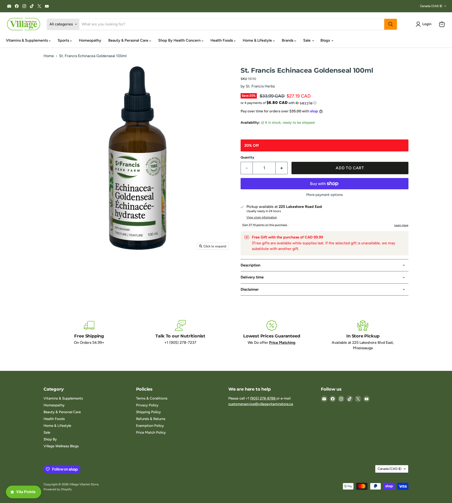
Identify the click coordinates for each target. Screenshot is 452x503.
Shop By (50, 439)
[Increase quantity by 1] (282, 168)
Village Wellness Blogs (61, 446)
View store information (261, 217)
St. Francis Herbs (260, 86)
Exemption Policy (150, 426)
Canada (431, 6)
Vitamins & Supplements (27, 40)
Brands (288, 40)
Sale (307, 40)
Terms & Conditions (151, 398)
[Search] (390, 24)
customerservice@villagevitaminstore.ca (260, 404)
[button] (424, 24)
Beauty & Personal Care (128, 40)
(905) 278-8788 (263, 398)
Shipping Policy (148, 412)
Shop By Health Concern (180, 40)
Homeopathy (90, 40)
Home (49, 56)
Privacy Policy (147, 405)
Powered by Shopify (58, 489)
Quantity (247, 157)
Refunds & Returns (150, 419)
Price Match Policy (151, 432)
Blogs (325, 40)
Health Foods (222, 40)
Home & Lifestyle (258, 40)
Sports (64, 40)
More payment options (324, 195)
